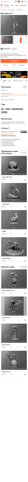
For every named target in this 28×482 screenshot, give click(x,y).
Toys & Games (12, 9)
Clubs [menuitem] (16, 5)
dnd (2, 109)
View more (23, 152)
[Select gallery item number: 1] (13, 228)
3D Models (4, 9)
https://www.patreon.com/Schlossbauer (12, 95)
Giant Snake (5, 204)
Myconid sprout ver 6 (8, 290)
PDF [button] (25, 87)
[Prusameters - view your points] (19, 2)
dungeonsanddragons (17, 109)
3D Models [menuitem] (6, 5)
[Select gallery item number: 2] (14, 228)
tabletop (8, 109)
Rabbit (4, 231)
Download (15, 61)
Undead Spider (6, 258)
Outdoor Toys (19, 9)
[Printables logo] (1, 5)
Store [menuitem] (12, 5)
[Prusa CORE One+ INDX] (14, 74)
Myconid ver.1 (6, 317)
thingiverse (4, 112)
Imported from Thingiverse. (17, 123)
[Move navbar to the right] (26, 5)
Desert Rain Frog (7, 177)
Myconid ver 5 (6, 371)
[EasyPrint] (16, 1)
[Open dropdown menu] (26, 13)
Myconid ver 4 (6, 344)
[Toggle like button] (3, 180)
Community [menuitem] (23, 5)
